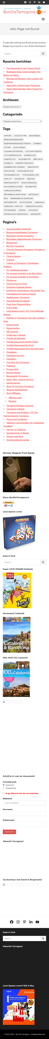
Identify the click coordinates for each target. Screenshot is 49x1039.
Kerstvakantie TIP (11, 183)
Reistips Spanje (13, 372)
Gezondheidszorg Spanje (18, 300)
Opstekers (11, 359)
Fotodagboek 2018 (31, 175)
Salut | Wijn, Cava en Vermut (20, 379)
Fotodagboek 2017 (12, 175)
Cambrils (37, 143)
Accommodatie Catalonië (18, 229)
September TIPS (10, 202)
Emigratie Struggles (24, 163)
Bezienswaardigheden (13, 140)
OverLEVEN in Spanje (12, 191)
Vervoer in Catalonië (16, 429)
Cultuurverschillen (12, 155)
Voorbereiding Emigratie (17, 439)
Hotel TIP (8, 179)
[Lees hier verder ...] (25, 7)
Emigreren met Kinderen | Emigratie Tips (25, 290)
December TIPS (24, 159)
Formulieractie (9, 782)
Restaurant (34, 194)
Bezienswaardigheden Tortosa (17, 143)
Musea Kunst (12, 324)
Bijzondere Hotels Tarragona (20, 235)
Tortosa (22, 210)
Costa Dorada (19, 147)
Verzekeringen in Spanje (17, 433)
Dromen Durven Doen (16, 283)
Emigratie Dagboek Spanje (18, 287)
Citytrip (7, 147)
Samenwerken (13, 383)
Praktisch (10, 365)
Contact (10, 259)
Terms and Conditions (16, 419)
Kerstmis (31, 179)
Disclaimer (11, 280)
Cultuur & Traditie (33, 151)
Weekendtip (36, 214)
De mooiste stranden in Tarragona (22, 276)
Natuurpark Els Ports (13, 187)
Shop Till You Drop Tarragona (20, 386)
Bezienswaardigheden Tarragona (22, 232)
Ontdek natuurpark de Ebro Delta (22, 341)
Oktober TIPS (30, 187)
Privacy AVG (12, 369)
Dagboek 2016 (30, 155)
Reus (6, 198)
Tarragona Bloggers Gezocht (20, 405)
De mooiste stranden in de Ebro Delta (24, 273)
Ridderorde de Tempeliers (22, 198)
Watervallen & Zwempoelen (16, 214)
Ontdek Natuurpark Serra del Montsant (25, 348)
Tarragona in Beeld (15, 409)
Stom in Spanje (25, 202)
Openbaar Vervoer (15, 355)
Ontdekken (11, 352)
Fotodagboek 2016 (25, 171)
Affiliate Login (15, 397)
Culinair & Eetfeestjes (13, 151)
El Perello (8, 163)
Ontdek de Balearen (15, 338)
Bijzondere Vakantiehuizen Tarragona (24, 239)
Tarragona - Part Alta (13, 206)
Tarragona (39, 202)
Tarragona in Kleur (33, 206)
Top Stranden (10, 210)
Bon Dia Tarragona (15, 246)
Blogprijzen (11, 242)
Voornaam (7, 809)
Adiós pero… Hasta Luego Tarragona (23, 85)
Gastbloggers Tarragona (17, 297)
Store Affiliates (13, 393)
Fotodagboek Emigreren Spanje (21, 294)
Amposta (8, 136)
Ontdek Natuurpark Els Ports (20, 345)
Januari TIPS (19, 179)
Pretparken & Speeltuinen (15, 194)
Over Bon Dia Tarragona (17, 362)
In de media (11, 307)
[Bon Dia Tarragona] (19, 550)
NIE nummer (12, 331)
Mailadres (7, 798)
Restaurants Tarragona (17, 376)
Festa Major (9, 171)
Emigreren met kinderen (14, 167)
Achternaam (8, 820)
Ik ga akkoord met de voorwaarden (21, 793)
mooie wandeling (29, 183)
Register (12, 401)
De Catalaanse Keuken (17, 270)
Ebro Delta (38, 159)
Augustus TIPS (20, 136)
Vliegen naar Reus (14, 436)
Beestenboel (34, 136)
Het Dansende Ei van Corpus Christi (23, 68)
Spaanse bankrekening (17, 389)
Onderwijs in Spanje (15, 335)
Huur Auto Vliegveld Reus (18, 304)
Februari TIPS (32, 167)
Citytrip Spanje (13, 256)
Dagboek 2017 (10, 159)
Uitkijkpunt (33, 210)
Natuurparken (13, 328)
